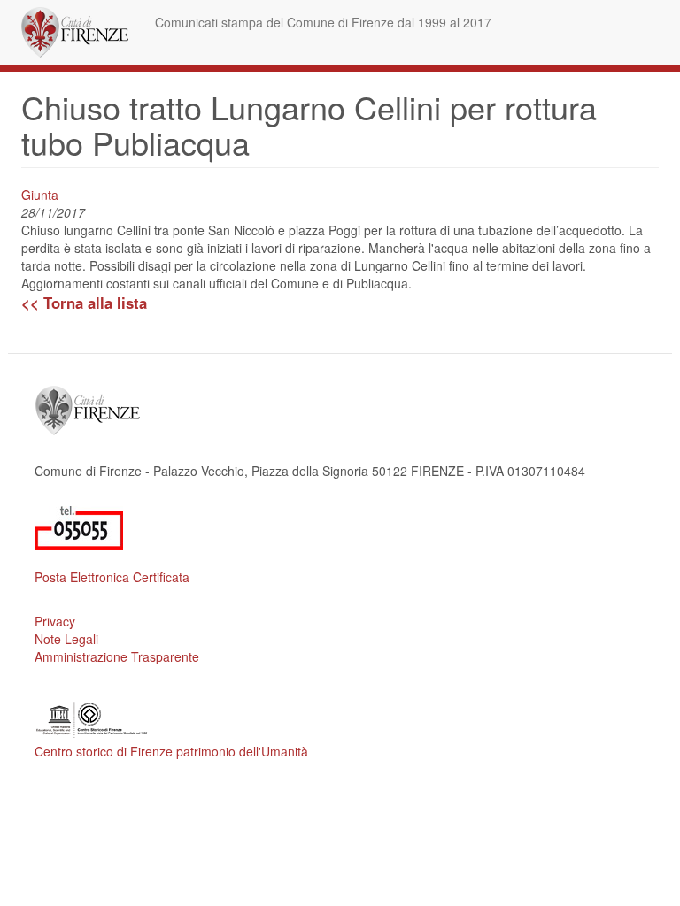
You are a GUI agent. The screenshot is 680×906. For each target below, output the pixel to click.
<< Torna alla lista (84, 302)
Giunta (39, 194)
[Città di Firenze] (81, 32)
